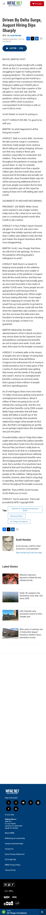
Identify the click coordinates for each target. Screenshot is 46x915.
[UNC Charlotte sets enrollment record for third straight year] (10, 615)
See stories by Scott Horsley (29, 552)
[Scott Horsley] (7, 543)
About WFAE (9, 833)
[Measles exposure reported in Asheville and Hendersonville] (10, 579)
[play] (3, 912)
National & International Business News (25, 510)
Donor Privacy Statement (14, 854)
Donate (38, 4)
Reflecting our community (15, 838)
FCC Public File (10, 860)
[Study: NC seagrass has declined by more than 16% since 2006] (10, 597)
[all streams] (42, 912)
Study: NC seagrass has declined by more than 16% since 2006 (31, 596)
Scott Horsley (15, 35)
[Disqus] (23, 687)
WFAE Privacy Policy (12, 865)
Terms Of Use (10, 870)
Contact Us (9, 849)
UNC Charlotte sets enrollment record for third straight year (31, 614)
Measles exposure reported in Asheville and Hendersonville (30, 577)
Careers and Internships (14, 844)
